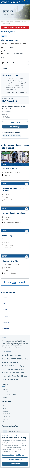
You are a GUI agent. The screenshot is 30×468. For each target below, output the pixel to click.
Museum (4, 376)
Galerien (15, 362)
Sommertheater (13, 369)
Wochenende (16, 366)
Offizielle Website (15, 122)
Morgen (24, 376)
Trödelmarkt (17, 355)
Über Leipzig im (7, 389)
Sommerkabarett (7, 366)
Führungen (21, 369)
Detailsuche (6, 419)
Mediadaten (6, 392)
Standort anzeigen (15, 127)
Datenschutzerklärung (8, 455)
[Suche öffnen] (19, 2)
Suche (15, 21)
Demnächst (5, 355)
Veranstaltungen (9, 21)
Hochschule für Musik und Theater (11, 135)
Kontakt (5, 397)
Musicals (9, 362)
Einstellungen (20, 455)
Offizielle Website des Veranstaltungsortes (16, 92)
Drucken (5, 68)
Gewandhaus (6, 359)
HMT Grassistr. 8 (24, 21)
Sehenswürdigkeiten (10, 372)
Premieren (4, 369)
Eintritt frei (22, 372)
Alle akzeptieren (15, 463)
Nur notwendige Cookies (15, 459)
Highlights (23, 366)
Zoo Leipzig (5, 379)
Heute (3, 372)
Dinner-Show (16, 376)
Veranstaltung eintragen (9, 394)
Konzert (18, 21)
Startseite (3, 21)
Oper (11, 355)
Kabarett (17, 372)
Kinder (9, 376)
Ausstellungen (14, 379)
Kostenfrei (5, 411)
